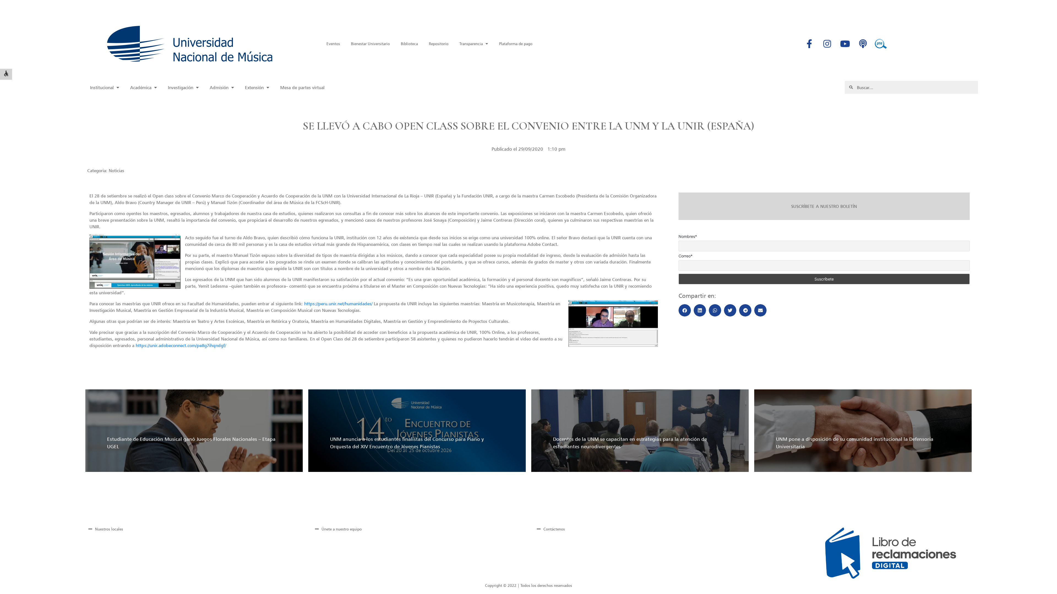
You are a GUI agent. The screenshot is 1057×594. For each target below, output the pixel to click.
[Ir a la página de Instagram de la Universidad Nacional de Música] (827, 43)
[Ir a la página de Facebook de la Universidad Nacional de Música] (809, 43)
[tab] (191, 528)
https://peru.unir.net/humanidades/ (338, 303)
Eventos (333, 43)
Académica (140, 87)
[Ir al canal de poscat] (863, 43)
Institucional (102, 87)
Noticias (116, 170)
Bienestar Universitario (370, 43)
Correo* (686, 256)
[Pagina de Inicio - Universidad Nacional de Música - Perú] (189, 44)
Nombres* (688, 236)
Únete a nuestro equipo (342, 529)
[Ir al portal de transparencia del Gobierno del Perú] (881, 43)
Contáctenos (554, 529)
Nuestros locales (109, 529)
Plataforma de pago (515, 43)
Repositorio (438, 43)
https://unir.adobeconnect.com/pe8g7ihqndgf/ (181, 345)
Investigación (180, 87)
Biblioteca (409, 43)
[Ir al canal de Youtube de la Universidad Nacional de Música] (845, 43)
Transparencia (471, 43)
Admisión (219, 87)
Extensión (254, 87)
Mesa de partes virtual (302, 87)
